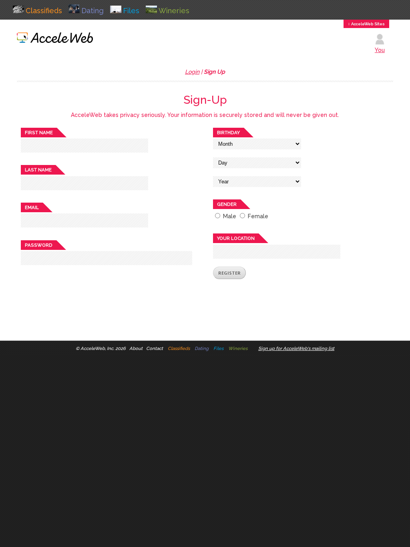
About (136, 348)
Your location (236, 238)
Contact (154, 348)
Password (38, 245)
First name (39, 132)
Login (192, 71)
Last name (38, 170)
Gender (227, 204)
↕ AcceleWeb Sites (366, 24)
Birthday (228, 132)
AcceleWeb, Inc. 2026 (103, 348)
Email (32, 207)
